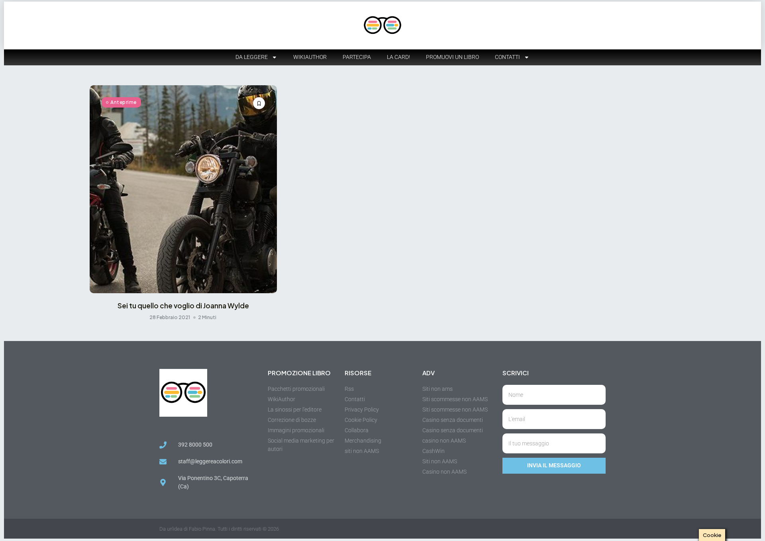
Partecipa (357, 57)
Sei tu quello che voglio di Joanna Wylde (183, 305)
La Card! (398, 57)
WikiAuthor (310, 57)
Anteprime (123, 102)
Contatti (507, 57)
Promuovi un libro (452, 57)
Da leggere (251, 57)
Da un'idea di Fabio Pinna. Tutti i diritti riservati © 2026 (219, 529)
